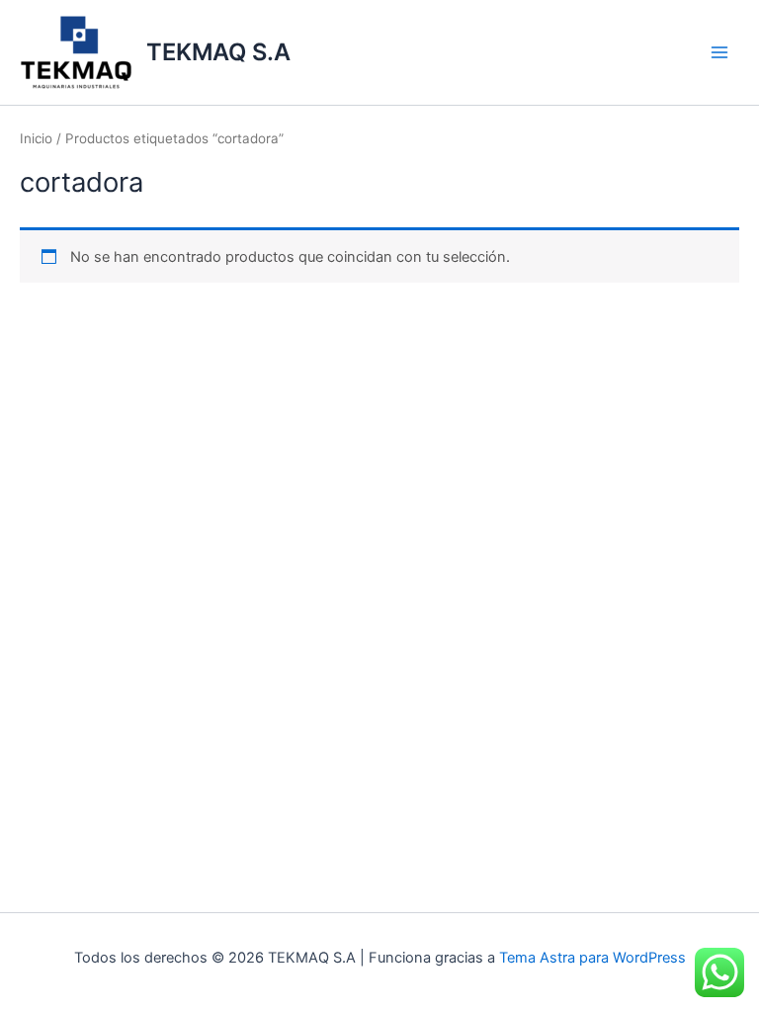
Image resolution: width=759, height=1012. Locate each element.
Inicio (36, 138)
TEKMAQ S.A (218, 52)
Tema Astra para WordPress (592, 958)
